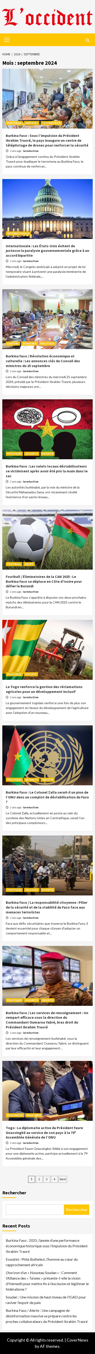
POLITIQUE (14, 123)
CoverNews (77, 1339)
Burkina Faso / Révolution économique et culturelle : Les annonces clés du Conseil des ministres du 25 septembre (43, 361)
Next (63, 1179)
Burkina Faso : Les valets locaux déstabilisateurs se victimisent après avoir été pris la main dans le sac (47, 471)
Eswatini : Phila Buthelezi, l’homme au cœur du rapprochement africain (42, 1262)
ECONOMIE (29, 343)
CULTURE (13, 343)
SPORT (29, 564)
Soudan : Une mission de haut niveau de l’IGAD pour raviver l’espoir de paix (46, 1300)
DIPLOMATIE (15, 1115)
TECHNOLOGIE (51, 123)
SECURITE (31, 123)
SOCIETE (47, 453)
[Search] (87, 40)
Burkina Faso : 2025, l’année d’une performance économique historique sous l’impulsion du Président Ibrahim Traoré (47, 1246)
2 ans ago (16, 151)
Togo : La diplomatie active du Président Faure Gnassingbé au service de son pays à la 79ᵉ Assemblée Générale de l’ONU (44, 1132)
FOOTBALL (14, 564)
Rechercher (14, 1192)
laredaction (31, 151)
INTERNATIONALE (18, 233)
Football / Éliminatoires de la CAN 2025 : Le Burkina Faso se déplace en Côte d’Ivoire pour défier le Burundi (44, 581)
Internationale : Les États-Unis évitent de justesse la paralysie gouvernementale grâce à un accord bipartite (47, 251)
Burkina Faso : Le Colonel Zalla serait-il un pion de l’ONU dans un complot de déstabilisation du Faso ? (47, 797)
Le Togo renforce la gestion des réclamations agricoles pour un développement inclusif (44, 689)
